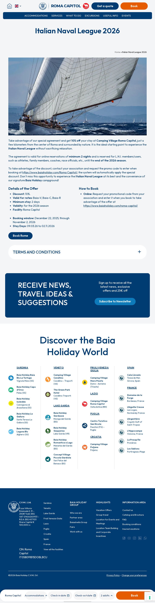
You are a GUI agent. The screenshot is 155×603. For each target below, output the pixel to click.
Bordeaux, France (135, 398)
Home (117, 52)
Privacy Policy (113, 575)
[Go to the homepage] (44, 6)
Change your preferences (134, 575)
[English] (18, 6)
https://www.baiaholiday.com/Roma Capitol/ (49, 172)
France (132, 387)
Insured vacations (130, 529)
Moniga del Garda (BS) (62, 417)
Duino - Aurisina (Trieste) (99, 382)
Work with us (76, 531)
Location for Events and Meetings (107, 521)
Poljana (99, 447)
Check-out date (83, 595)
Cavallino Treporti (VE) (62, 394)
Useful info (110, 15)
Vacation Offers (104, 510)
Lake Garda (62, 405)
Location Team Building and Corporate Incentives (107, 532)
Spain (130, 367)
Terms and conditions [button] (36, 252)
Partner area (76, 517)
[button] (20, 235)
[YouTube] (129, 538)
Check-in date (58, 595)
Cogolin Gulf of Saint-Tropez (134, 421)
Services (56, 15)
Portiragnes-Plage (136, 450)
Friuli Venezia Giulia (99, 369)
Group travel (102, 515)
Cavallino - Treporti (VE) (63, 379)
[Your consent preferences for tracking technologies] (150, 598)
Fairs (72, 527)
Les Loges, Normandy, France (136, 410)
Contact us (127, 510)
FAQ (124, 519)
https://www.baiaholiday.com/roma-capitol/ (110, 205)
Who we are (76, 513)
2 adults (105, 595)
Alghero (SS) (23, 431)
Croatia (95, 436)
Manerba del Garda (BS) (63, 444)
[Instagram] (134, 538)
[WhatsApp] (145, 538)
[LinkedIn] (139, 538)
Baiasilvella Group (78, 522)
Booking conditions (131, 524)
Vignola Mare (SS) (26, 378)
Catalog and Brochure (133, 515)
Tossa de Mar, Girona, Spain (134, 378)
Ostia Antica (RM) (99, 404)
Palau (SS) (26, 390)
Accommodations (36, 15)
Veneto (59, 367)
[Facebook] (123, 538)
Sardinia (22, 367)
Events (126, 15)
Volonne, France (135, 432)
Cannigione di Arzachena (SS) (24, 403)
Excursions (92, 15)
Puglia (94, 413)
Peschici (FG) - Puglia (98, 425)
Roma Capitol (13, 595)
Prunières (133, 441)
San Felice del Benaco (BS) (62, 459)
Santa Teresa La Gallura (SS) (25, 418)
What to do (73, 15)
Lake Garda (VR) (61, 430)
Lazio (94, 393)
